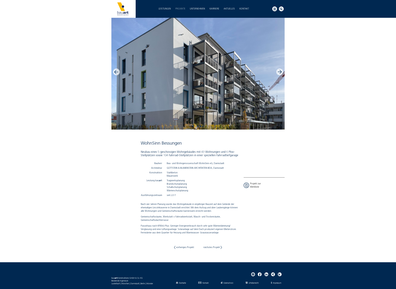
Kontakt (244, 9)
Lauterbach (115, 284)
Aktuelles (229, 9)
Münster (149, 284)
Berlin (143, 284)
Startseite (182, 283)
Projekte (180, 9)
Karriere (214, 9)
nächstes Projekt (212, 247)
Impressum (277, 283)
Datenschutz (228, 283)
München (125, 284)
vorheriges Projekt (184, 247)
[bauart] (123, 9)
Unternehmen (197, 9)
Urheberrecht (254, 283)
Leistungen (165, 9)
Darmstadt (135, 284)
